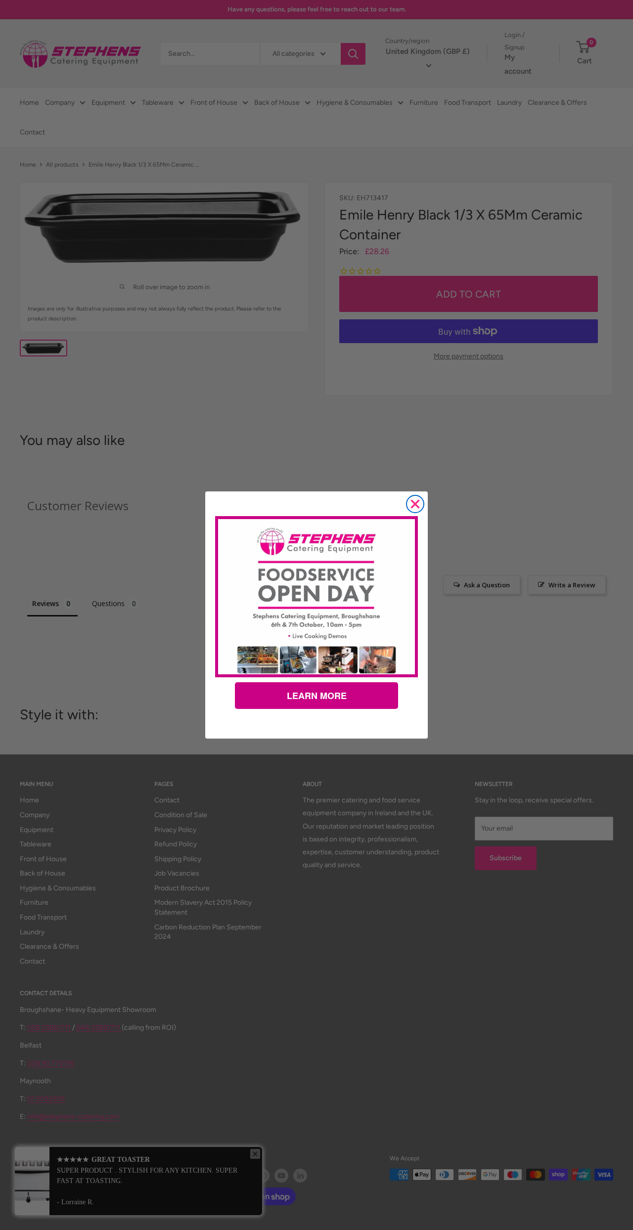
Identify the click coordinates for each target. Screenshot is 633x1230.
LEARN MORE (317, 695)
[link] (316, 596)
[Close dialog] (415, 504)
